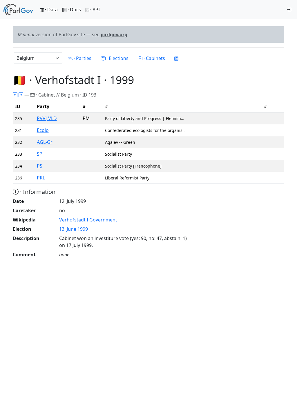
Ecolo (43, 130)
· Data (51, 9)
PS (39, 166)
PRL (41, 178)
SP (39, 154)
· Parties (82, 58)
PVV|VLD (47, 118)
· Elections (116, 58)
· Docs (74, 9)
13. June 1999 (73, 229)
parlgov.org (114, 34)
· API (95, 9)
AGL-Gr (44, 142)
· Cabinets (153, 58)
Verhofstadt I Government (88, 220)
